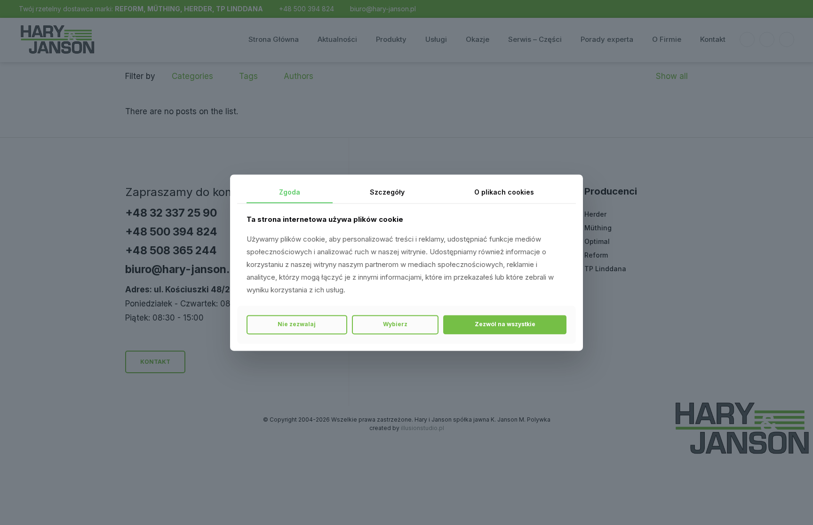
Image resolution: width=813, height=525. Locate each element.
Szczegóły (387, 192)
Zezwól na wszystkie (505, 324)
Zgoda (289, 192)
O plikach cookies (504, 192)
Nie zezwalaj (297, 324)
